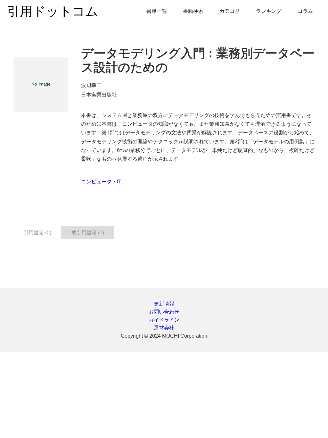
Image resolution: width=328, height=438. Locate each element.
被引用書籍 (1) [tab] (87, 232)
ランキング (269, 11)
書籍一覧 (156, 11)
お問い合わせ (164, 312)
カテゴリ (229, 11)
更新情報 (164, 304)
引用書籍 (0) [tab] (37, 232)
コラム (305, 11)
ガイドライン (164, 320)
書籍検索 (193, 11)
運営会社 (164, 328)
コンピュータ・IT (101, 181)
